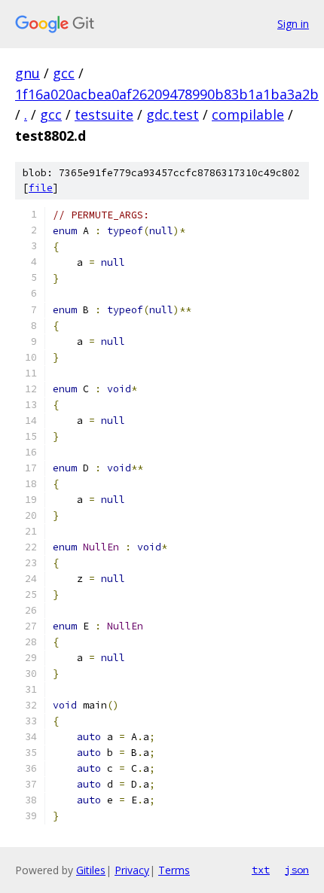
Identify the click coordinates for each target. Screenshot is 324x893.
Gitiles (90, 870)
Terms (174, 870)
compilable (248, 114)
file (41, 187)
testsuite (104, 114)
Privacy (132, 870)
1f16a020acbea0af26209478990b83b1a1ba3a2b (167, 94)
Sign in (293, 24)
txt (261, 869)
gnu (27, 73)
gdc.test (172, 114)
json (297, 869)
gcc (64, 73)
